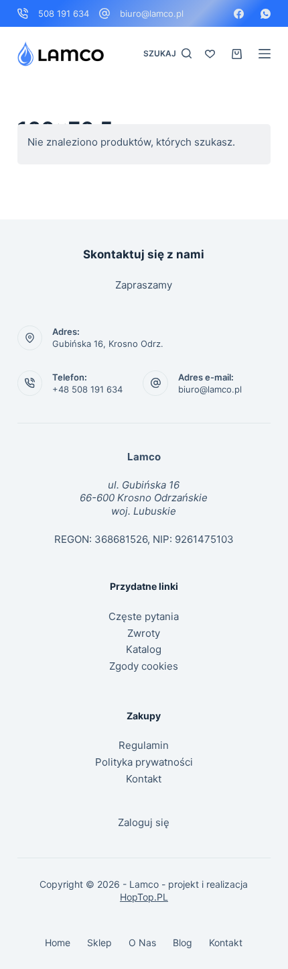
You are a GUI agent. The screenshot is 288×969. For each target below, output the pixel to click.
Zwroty (143, 633)
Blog (182, 942)
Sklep (99, 942)
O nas (142, 942)
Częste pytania (144, 616)
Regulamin (144, 745)
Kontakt (143, 778)
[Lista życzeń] (210, 54)
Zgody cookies (143, 666)
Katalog (143, 649)
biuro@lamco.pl (152, 13)
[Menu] (265, 54)
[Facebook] (239, 14)
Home (57, 942)
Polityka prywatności (144, 762)
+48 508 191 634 (87, 389)
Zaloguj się (143, 822)
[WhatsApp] (266, 14)
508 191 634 (63, 13)
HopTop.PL (144, 897)
